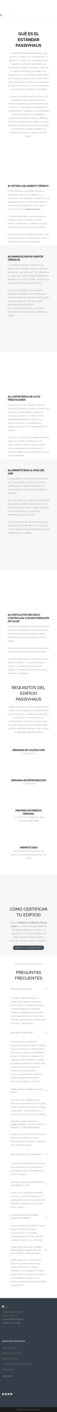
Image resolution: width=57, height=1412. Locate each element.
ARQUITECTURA (9, 1348)
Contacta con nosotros (28, 948)
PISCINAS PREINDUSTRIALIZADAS (17, 1364)
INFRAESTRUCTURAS (11, 1353)
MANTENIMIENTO (10, 1359)
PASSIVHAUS (7, 1369)
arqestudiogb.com (33, 1409)
